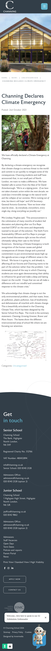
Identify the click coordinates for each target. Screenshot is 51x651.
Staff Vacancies (10, 540)
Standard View (22, 562)
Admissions (8, 537)
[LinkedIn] (12, 568)
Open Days (8, 543)
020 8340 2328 (25, 468)
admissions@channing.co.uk (16, 478)
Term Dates (8, 547)
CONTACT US (15, 590)
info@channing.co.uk (13, 465)
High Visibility (37, 562)
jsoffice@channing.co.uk (14, 511)
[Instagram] (8, 568)
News (6, 557)
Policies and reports (12, 550)
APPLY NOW (14, 579)
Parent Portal (9, 553)
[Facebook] (4, 568)
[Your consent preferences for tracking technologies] (10, 646)
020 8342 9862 (10, 515)
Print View (8, 562)
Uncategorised (20, 366)
